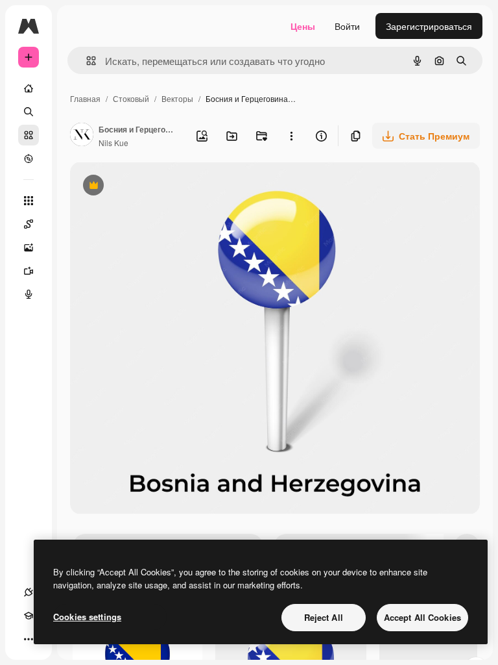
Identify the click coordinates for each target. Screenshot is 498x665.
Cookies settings (87, 616)
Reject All (323, 617)
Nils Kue (113, 142)
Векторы (177, 98)
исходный (157, 187)
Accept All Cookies (422, 617)
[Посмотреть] (28, 158)
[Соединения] (28, 592)
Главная (85, 98)
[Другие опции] (291, 136)
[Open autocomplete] (86, 61)
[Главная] (28, 88)
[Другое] (28, 639)
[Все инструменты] (28, 200)
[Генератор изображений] (28, 247)
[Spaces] (28, 224)
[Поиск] (28, 111)
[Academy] (28, 615)
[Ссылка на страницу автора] (81, 136)
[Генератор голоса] (28, 294)
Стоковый (131, 98)
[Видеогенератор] (28, 270)
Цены (302, 25)
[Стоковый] (28, 135)
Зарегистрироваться (429, 25)
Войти (347, 25)
